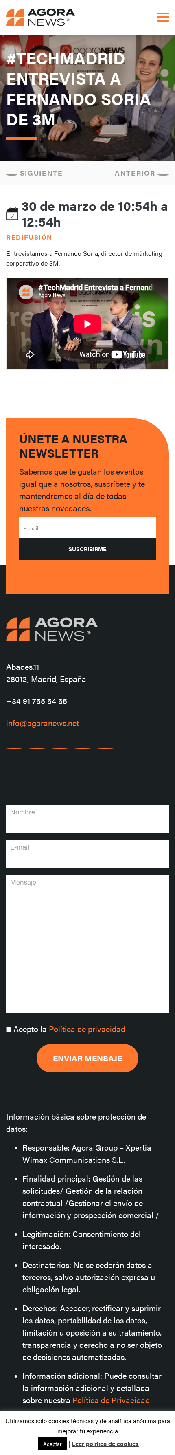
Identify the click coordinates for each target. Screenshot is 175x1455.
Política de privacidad (87, 1029)
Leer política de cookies (105, 1443)
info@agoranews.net (42, 723)
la (69, 1029)
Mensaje (23, 882)
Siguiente (40, 173)
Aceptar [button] (52, 1444)
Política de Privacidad (111, 1400)
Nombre (22, 812)
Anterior (136, 173)
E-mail (30, 528)
